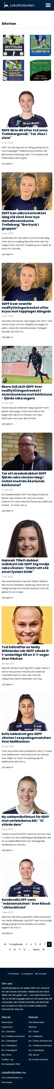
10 (15, 949)
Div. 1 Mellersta (35, 1036)
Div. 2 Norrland (8, 1031)
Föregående (16, 944)
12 (24, 949)
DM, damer (34, 1054)
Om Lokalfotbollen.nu (12, 1077)
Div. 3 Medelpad (36, 1050)
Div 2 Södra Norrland (38, 1059)
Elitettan (33, 1027)
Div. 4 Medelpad (9, 1040)
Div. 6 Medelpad (9, 1050)
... (29, 949)
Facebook (14, 973)
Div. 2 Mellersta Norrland (40, 1045)
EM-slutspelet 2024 (11, 1064)
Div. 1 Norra (34, 1031)
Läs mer (6, 163)
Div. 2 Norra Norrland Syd (40, 1040)
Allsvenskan (7, 1022)
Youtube (42, 973)
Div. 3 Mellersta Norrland (13, 1036)
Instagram (28, 973)
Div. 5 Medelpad (9, 1045)
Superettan (7, 1027)
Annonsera (7, 1082)
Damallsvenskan (36, 1022)
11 (19, 949)
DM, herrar (6, 1054)
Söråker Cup (7, 1059)
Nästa (36, 949)
